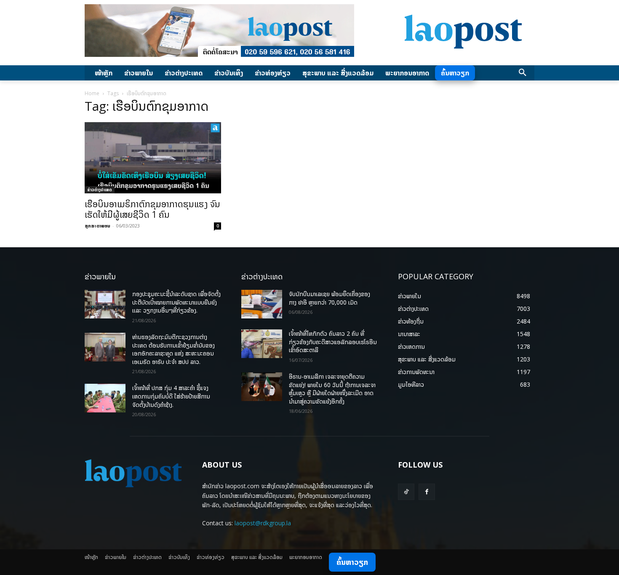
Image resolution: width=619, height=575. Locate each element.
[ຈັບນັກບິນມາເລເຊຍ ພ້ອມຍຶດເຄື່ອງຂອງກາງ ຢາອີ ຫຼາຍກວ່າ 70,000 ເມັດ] (261, 304)
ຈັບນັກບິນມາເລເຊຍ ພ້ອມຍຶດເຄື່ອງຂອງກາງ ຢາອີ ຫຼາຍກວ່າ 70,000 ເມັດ (329, 298)
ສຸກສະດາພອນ (97, 225)
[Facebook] (427, 492)
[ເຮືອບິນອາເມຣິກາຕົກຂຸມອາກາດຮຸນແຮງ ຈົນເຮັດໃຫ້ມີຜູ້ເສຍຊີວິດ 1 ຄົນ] (153, 157)
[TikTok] (406, 492)
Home (92, 93)
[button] (522, 72)
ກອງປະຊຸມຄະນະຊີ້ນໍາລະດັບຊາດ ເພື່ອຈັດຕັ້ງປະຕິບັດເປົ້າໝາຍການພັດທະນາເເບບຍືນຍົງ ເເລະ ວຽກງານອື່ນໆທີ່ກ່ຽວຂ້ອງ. (176, 302)
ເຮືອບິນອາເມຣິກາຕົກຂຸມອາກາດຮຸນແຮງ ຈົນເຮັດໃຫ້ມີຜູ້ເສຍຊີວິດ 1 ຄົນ (152, 209)
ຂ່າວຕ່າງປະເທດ (99, 190)
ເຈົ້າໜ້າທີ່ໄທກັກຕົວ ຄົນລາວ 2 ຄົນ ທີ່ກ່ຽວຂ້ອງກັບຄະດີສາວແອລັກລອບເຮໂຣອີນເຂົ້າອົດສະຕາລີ (333, 341)
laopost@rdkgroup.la (263, 523)
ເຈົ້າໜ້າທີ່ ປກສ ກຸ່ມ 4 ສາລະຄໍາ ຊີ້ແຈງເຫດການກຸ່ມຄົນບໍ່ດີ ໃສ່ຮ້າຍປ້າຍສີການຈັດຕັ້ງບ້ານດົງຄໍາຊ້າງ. (171, 396)
